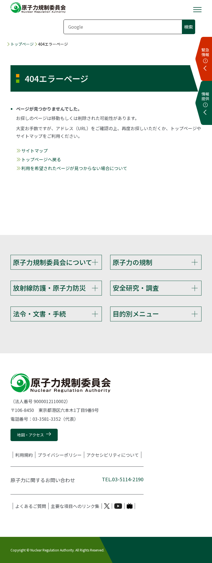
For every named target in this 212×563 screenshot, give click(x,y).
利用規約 (24, 455)
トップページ (22, 44)
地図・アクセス (30, 435)
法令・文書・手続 (39, 313)
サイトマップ (34, 150)
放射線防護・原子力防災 (49, 288)
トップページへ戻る (41, 159)
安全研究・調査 (136, 288)
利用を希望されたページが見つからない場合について (74, 168)
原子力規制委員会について (52, 262)
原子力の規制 (132, 262)
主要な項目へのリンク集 (75, 506)
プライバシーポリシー (60, 455)
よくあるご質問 (30, 506)
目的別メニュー (136, 313)
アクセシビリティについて (112, 455)
